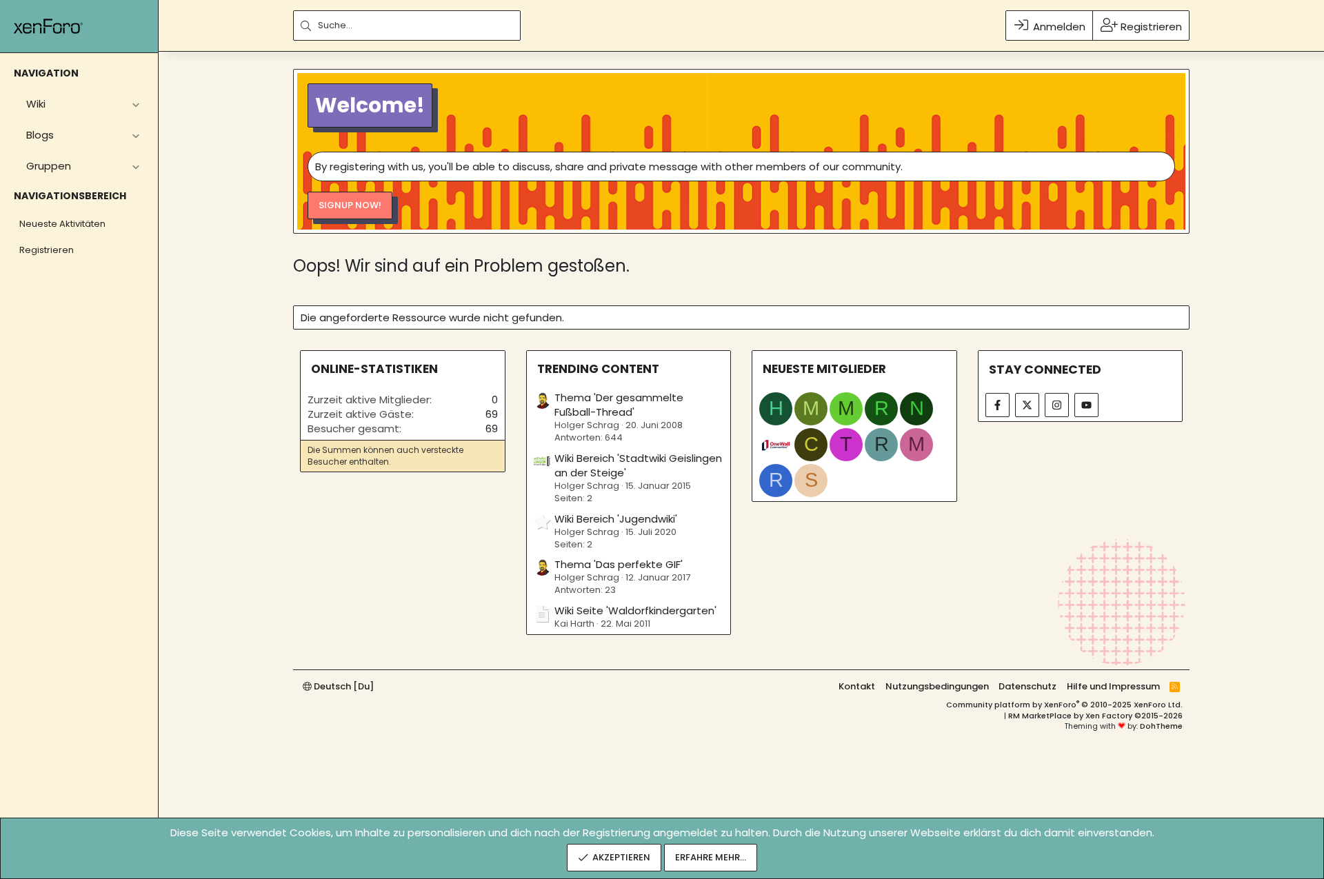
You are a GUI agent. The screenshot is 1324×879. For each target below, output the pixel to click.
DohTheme (1161, 725)
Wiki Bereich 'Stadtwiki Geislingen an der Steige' (638, 465)
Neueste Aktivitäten (62, 223)
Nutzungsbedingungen (937, 686)
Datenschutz (1027, 686)
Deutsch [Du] (343, 686)
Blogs (40, 135)
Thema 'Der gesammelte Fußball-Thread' (618, 404)
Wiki (36, 104)
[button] (135, 103)
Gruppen (48, 166)
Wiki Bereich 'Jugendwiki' (615, 519)
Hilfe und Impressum (1113, 686)
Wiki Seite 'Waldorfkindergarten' (635, 610)
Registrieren (46, 249)
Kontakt (857, 686)
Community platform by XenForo (1064, 704)
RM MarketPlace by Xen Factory (1095, 715)
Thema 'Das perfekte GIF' (618, 564)
